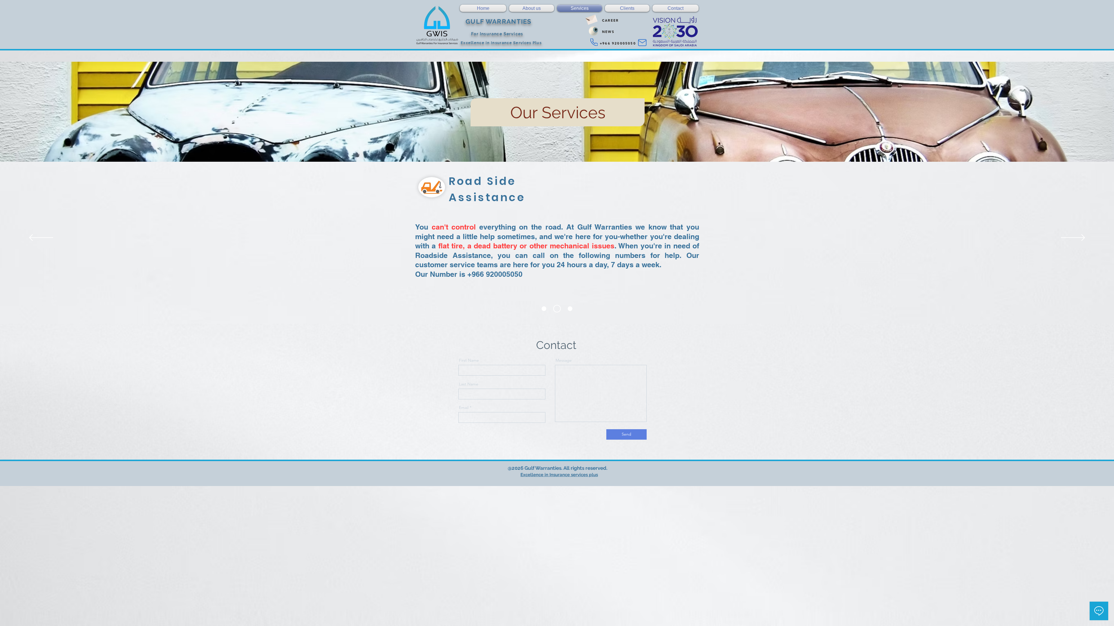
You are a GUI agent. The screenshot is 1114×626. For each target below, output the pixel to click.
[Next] (1073, 238)
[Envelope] (591, 19)
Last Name (468, 384)
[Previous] (41, 238)
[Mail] (642, 42)
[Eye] (593, 31)
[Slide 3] (568, 308)
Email (464, 407)
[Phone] (594, 42)
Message (564, 360)
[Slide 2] (555, 308)
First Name (469, 360)
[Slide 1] (544, 308)
